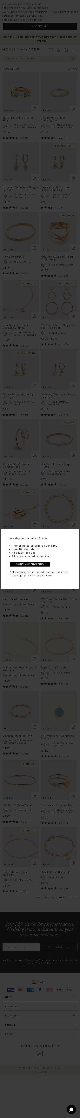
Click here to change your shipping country (39, 573)
